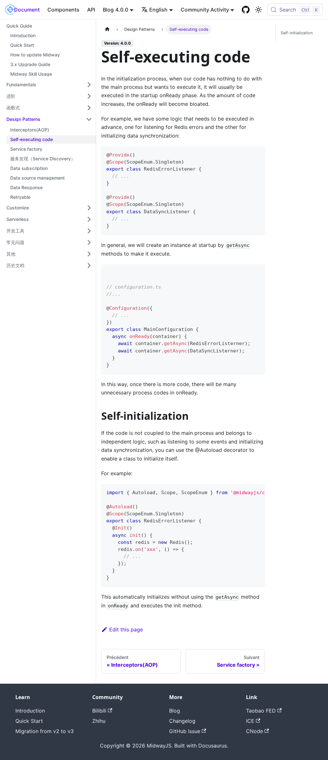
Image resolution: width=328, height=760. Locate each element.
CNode (254, 731)
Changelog (182, 721)
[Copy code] (257, 154)
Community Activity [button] (205, 9)
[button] (49, 85)
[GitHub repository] (245, 9)
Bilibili (99, 710)
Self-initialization (297, 32)
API (91, 9)
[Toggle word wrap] (245, 491)
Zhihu (98, 721)
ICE (250, 721)
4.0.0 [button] (121, 9)
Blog (108, 9)
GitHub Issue (184, 731)
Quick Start (29, 721)
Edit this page (126, 629)
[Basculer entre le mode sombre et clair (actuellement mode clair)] (258, 9)
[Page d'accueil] (107, 29)
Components (63, 9)
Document (27, 9)
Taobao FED (261, 710)
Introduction (30, 710)
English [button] (158, 9)
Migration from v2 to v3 (44, 731)
